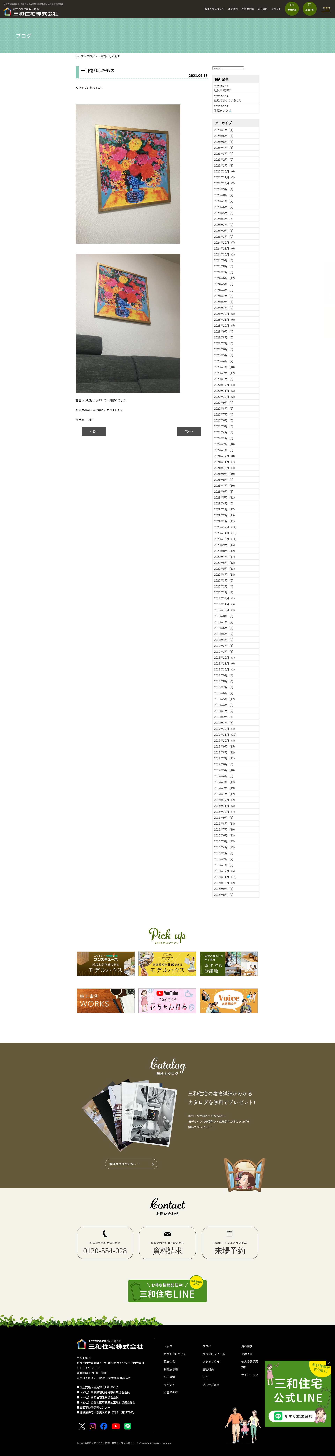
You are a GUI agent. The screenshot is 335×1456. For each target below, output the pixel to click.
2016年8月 (224, 823)
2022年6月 (223, 420)
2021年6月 (223, 491)
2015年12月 (224, 871)
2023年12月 (224, 313)
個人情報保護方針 (249, 1364)
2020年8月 (224, 551)
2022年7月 (223, 414)
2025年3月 (223, 224)
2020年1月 (223, 592)
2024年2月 (223, 302)
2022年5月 (223, 426)
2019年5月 (223, 634)
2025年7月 (223, 201)
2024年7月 (223, 272)
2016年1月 (223, 865)
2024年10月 (224, 254)
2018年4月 (223, 705)
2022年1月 (223, 450)
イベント (276, 9)
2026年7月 (223, 130)
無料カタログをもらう (124, 1164)
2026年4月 (223, 147)
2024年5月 (223, 284)
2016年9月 (223, 817)
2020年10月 (225, 539)
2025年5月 (223, 213)
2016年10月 (224, 811)
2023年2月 (224, 373)
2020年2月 (223, 586)
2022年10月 (224, 396)
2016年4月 (224, 847)
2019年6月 (223, 628)
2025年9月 (223, 189)
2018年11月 (224, 663)
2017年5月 (224, 770)
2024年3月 (223, 296)
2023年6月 (223, 349)
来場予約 (246, 1354)
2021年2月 (224, 515)
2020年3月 (223, 580)
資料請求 (246, 1346)
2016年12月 (224, 800)
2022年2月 (224, 444)
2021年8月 (223, 479)
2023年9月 (223, 331)
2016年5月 (224, 841)
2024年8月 (223, 266)
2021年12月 (224, 456)
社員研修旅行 (222, 90)
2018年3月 (223, 711)
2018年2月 (223, 717)
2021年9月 (224, 473)
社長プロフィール (214, 1354)
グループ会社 (211, 1384)
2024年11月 (224, 248)
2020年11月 (225, 533)
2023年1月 (223, 379)
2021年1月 (224, 521)
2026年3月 (223, 153)
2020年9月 (224, 545)
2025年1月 (223, 236)
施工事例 (262, 9)
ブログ (207, 1346)
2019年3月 (223, 645)
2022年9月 (223, 402)
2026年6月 (223, 136)
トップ (168, 1346)
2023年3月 (224, 367)
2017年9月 (224, 746)
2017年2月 (224, 788)
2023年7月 (223, 343)
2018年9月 (223, 675)
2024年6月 (224, 278)
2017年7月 (224, 758)
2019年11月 (224, 604)
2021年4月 (223, 503)
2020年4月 (224, 574)
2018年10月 (224, 669)
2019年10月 (224, 610)
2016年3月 (223, 853)
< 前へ (94, 431)
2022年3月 (223, 438)
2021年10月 (224, 468)
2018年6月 (223, 693)
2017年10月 (224, 740)
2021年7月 (224, 485)
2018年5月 (224, 699)
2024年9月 (223, 260)
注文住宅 (233, 9)
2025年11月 (224, 177)
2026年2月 (223, 159)
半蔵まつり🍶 (223, 110)
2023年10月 (224, 325)
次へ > (189, 431)
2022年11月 (224, 390)
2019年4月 (223, 640)
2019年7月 (223, 622)
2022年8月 (223, 408)
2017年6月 (223, 764)
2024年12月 (224, 242)
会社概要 (208, 1369)
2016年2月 (223, 859)
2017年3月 (224, 782)
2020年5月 (224, 568)
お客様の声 (171, 1392)
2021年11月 (224, 462)
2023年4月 (223, 361)
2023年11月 (224, 319)
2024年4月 (223, 290)
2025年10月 (224, 183)
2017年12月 (224, 728)
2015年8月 (223, 894)
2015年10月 (224, 883)
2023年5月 (223, 355)
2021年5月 (224, 497)
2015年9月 (223, 889)
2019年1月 (223, 651)
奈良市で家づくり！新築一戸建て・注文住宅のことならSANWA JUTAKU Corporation (127, 1443)
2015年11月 (225, 877)
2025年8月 (223, 195)
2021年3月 (224, 509)
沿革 (205, 1377)
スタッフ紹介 (211, 1361)
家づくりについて (214, 9)
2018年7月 (223, 687)
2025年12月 (224, 171)
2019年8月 (223, 616)
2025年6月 (223, 207)
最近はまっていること (228, 100)
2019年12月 (224, 598)
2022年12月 (224, 385)
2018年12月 (224, 657)
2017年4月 (223, 776)
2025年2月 (223, 230)
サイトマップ (249, 1375)
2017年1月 (224, 794)
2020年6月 (224, 562)
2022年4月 (223, 432)
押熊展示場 (248, 9)
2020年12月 (225, 527)
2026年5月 (223, 141)
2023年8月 (223, 337)
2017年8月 (224, 752)
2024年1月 (223, 307)
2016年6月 (224, 835)
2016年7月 (224, 829)
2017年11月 (225, 734)
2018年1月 (223, 723)
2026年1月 (223, 165)
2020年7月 (224, 557)
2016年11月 (224, 806)
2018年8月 (223, 681)
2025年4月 (223, 219)
